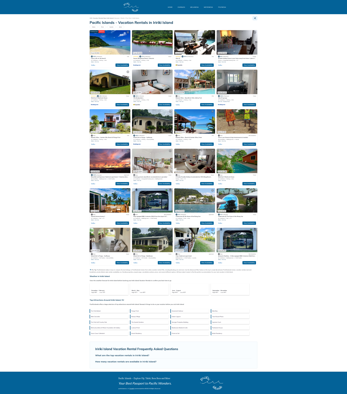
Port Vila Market (96, 311)
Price (102, 27)
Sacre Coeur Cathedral (98, 333)
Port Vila (97, 62)
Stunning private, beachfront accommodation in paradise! (150, 177)
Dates (93, 27)
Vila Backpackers (138, 98)
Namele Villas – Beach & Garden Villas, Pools (189, 137)
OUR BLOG (181, 7)
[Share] (254, 18)
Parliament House (217, 328)
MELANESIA (194, 7)
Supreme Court (216, 322)
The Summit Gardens (137, 322)
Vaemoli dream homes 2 (98, 216)
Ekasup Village (135, 316)
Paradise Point (226, 101)
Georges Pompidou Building (180, 322)
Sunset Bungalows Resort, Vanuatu (143, 58)
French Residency (136, 333)
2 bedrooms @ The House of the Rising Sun (230, 216)
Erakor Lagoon (176, 316)
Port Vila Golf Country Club (99, 322)
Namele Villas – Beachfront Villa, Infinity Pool (189, 98)
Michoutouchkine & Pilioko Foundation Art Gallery (105, 328)
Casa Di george (222, 98)
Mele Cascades (95, 316)
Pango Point (135, 311)
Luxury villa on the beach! (98, 58)
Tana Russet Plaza (217, 316)
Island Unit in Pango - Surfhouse (142, 137)
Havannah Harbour (177, 311)
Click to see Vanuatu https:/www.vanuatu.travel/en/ (233, 137)
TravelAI (131, 388)
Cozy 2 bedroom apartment (184, 256)
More (120, 27)
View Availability (122, 65)
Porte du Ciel (175, 333)
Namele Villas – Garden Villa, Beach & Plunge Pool (105, 137)
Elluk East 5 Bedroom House (99, 98)
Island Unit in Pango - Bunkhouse (143, 256)
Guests (111, 27)
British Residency (217, 333)
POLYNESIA (222, 7)
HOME (170, 7)
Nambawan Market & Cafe (180, 328)
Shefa (92, 62)
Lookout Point (135, 328)
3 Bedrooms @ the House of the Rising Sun (188, 216)
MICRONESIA (208, 7)
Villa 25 (178, 58)
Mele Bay (215, 311)
